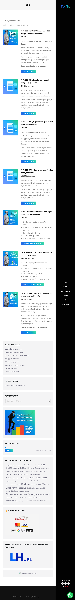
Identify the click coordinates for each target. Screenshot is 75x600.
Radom (25, 484)
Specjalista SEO (40, 488)
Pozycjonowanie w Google (30, 481)
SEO (44, 484)
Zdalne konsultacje (12, 371)
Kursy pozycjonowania (38, 471)
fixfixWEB (16, 468)
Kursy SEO (9, 474)
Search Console (34, 484)
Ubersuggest (14, 497)
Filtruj (9, 451)
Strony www (35, 494)
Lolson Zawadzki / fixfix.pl (23, 597)
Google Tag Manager (45, 468)
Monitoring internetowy (14, 352)
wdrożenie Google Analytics (34, 497)
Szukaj (49, 401)
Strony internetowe (12, 362)
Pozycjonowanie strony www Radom (13, 481)
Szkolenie (46, 494)
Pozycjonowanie (39, 477)
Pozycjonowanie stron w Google (17, 355)
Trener (8, 497)
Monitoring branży (34, 474)
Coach (33, 465)
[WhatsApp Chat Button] (70, 595)
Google (37, 468)
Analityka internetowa (13, 349)
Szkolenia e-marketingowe (15, 365)
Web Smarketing (11, 501)
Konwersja (28, 471)
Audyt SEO (27, 465)
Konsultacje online (11, 471)
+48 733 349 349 (65, 580)
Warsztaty (23, 497)
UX (18, 497)
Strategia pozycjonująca (20, 491)
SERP (48, 484)
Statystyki (8, 491)
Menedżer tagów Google (23, 474)
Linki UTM (15, 474)
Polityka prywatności (38, 597)
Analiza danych (19, 465)
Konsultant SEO (21, 471)
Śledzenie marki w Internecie (38, 501)
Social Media (31, 488)
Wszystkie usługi (11, 368)
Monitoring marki (26, 478)
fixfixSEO (9, 468)
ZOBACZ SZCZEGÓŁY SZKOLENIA (32, 244)
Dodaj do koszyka (28, 71)
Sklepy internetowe (12, 359)
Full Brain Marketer (27, 468)
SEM (39, 484)
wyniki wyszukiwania (23, 501)
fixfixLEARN (41, 465)
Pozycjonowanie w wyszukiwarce (13, 484)
